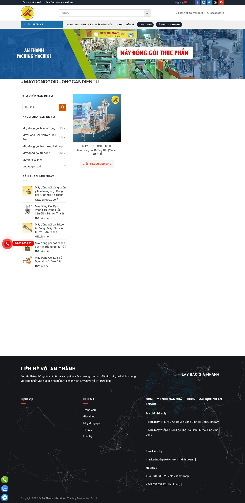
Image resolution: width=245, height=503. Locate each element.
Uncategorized (31, 166)
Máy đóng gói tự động (36, 153)
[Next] (236, 54)
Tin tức (119, 24)
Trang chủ (71, 24)
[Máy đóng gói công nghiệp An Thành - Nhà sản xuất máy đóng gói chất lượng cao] (37, 13)
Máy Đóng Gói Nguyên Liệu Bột (39, 137)
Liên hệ (130, 24)
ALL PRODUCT (35, 24)
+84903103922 (156, 476)
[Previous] (9, 54)
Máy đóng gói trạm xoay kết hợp (42, 146)
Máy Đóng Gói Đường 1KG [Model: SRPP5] (97, 152)
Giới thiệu (87, 24)
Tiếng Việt (179, 2)
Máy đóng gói (103, 24)
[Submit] (62, 107)
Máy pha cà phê (32, 159)
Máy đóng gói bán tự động (38, 128)
